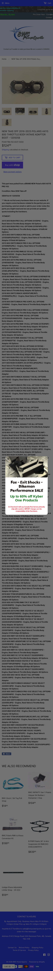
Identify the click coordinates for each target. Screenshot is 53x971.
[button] (8, 459)
